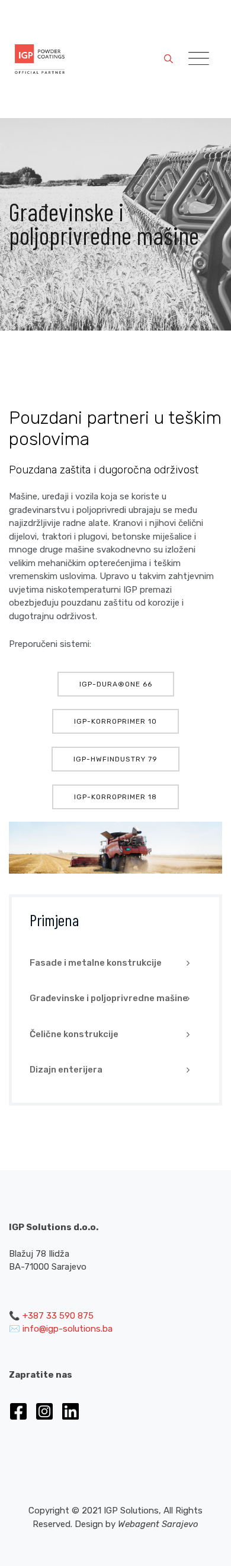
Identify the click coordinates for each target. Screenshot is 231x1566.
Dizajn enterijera (66, 1069)
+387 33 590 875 (58, 1315)
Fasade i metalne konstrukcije (96, 962)
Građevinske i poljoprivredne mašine (109, 998)
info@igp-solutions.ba (68, 1328)
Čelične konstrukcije (74, 1034)
